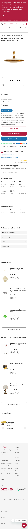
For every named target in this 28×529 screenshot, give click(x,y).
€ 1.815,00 (13, 349)
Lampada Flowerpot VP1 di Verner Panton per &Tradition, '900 (18, 310)
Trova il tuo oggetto (6, 468)
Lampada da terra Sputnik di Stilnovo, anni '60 (18, 343)
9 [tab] (20, 77)
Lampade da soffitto (18, 35)
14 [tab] (12, 80)
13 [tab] (10, 80)
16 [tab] (17, 80)
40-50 (12, 191)
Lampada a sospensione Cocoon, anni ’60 (16, 269)
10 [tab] (23, 77)
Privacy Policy (20, 502)
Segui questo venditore (7, 154)
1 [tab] (2, 77)
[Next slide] (25, 428)
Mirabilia (3, 30)
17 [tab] (19, 80)
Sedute (6, 27)
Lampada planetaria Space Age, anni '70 (17, 384)
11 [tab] (25, 77)
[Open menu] (2, 24)
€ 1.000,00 (13, 295)
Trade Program (5, 471)
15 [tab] (14, 80)
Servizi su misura (5, 473)
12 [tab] (7, 80)
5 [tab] (11, 77)
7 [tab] (16, 77)
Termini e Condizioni (9, 502)
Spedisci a (5, 106)
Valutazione (4, 476)
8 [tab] (18, 77)
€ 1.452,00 (13, 390)
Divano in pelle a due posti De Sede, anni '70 (10, 423)
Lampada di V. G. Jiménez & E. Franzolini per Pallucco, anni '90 (18, 290)
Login (23, 24)
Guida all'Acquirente (6, 463)
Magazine (3, 482)
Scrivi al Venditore (14, 139)
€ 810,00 (13, 274)
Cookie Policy (14, 506)
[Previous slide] (3, 428)
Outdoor (25, 27)
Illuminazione (16, 27)
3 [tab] (6, 77)
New (5, 23)
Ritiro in (7, 102)
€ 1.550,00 (9, 428)
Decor (10, 27)
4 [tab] (9, 77)
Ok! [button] (4, 15)
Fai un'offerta (14, 128)
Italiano (3, 191)
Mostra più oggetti (13, 329)
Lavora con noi (19, 455)
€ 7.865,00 (13, 369)
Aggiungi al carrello (14, 133)
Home (2, 35)
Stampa (17, 452)
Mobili (2, 27)
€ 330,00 (13, 315)
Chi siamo (17, 450)
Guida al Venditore (6, 466)
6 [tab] (13, 77)
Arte (21, 27)
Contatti (17, 457)
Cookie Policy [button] (6, 11)
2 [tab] (4, 77)
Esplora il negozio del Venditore (10, 157)
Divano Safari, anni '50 (16, 363)
